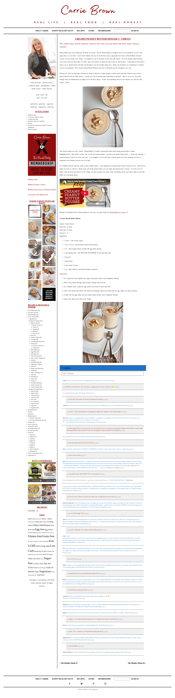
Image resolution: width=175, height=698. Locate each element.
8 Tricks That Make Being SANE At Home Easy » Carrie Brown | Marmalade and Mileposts (85, 480)
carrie (64, 387)
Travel (29, 432)
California (31, 436)
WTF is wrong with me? (34, 453)
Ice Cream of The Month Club (38, 194)
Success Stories (31, 424)
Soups (32, 381)
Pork (32, 366)
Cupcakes (35, 329)
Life (29, 412)
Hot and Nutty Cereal (34, 249)
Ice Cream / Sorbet (37, 345)
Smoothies (33, 376)
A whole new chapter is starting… (36, 117)
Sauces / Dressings (35, 372)
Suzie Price (65, 486)
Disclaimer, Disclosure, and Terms (36, 121)
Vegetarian (33, 407)
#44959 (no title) (32, 115)
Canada (31, 438)
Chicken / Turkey (35, 337)
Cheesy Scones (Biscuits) (49, 214)
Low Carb (33, 401)
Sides (32, 374)
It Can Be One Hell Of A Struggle (48, 294)
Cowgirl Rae (66, 393)
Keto (32, 399)
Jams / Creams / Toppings (37, 358)
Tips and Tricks (31, 430)
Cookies (34, 327)
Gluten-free (33, 395)
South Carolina (33, 449)
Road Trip (46, 554)
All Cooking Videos (33, 310)
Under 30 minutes (35, 387)
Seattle (31, 447)
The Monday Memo (33, 428)
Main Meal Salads (35, 362)
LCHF (31, 545)
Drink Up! (34, 270)
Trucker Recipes (42, 567)
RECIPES (81, 31)
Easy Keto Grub (32, 312)
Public (29, 554)
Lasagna (35, 290)
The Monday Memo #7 (69, 663)
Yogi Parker (31, 455)
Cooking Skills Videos (36, 341)
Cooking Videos (68, 43)
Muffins (34, 331)
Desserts (33, 343)
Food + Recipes (32, 316)
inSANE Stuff (31, 410)
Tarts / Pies (35, 333)
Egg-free (33, 393)
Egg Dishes (34, 352)
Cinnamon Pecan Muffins (49, 277)
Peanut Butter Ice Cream (35, 228)
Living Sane (45, 546)
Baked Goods (34, 323)
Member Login (33, 179)
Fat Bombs (33, 354)
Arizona (31, 434)
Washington (32, 451)
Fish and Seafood (35, 356)
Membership (31, 416)
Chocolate (33, 339)
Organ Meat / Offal (35, 364)
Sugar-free (33, 403)
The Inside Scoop (32, 426)
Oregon (31, 445)
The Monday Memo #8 (136, 663)
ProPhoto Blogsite (93, 689)
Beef (32, 335)
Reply (110, 380)
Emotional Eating (32, 314)
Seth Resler (65, 436)
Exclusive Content (33, 418)
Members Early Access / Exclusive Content (42, 189)
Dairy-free (33, 391)
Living (29, 414)
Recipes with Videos (36, 368)
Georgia (31, 443)
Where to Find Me (32, 129)
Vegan (32, 405)
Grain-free (33, 397)
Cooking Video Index (33, 119)
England (31, 441)
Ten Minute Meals (35, 383)
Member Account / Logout (36, 184)
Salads (32, 370)
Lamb (32, 360)
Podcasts (30, 123)
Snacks (32, 379)
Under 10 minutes (35, 385)
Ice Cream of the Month (43, 541)
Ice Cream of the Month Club (36, 420)
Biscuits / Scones (37, 325)
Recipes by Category (34, 321)
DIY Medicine (34, 350)
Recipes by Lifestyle (34, 389)
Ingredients (32, 319)
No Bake (35, 348)
